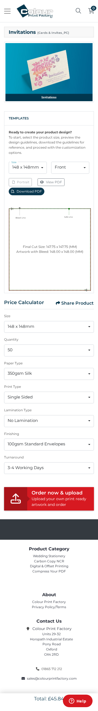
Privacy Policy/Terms (49, 607)
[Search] (78, 11)
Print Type (12, 387)
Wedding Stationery (49, 556)
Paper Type (13, 363)
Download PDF (29, 191)
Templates (19, 118)
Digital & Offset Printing (49, 566)
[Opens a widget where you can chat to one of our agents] (78, 701)
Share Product (77, 303)
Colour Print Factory (49, 602)
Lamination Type (18, 410)
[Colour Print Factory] (35, 11)
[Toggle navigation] (7, 11)
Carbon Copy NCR (49, 561)
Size (7, 316)
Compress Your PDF (49, 571)
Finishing (11, 434)
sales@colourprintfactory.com (52, 678)
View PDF (54, 182)
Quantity (11, 339)
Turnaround (14, 457)
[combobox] (28, 168)
